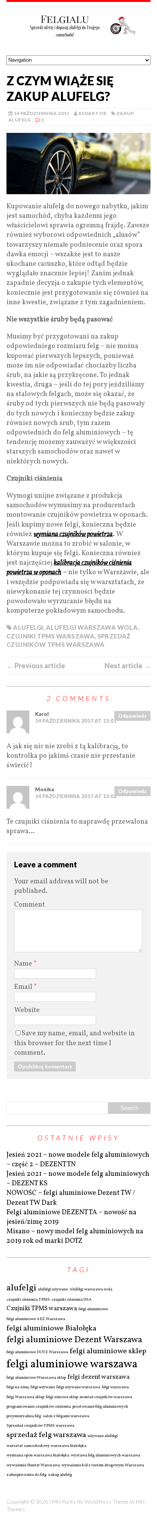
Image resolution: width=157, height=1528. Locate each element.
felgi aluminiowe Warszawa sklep (36, 1378)
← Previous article (35, 665)
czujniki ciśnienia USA (71, 1300)
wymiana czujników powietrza (73, 534)
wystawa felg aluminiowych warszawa (105, 1455)
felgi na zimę (17, 1387)
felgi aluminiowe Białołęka (51, 1328)
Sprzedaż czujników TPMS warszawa (40, 1426)
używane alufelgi (103, 1436)
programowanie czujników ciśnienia (38, 1407)
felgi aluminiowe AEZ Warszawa (35, 1319)
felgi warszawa (115, 1387)
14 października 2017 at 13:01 (76, 721)
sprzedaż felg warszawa (46, 1435)
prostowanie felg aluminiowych (100, 1407)
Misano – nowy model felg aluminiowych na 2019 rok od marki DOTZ (74, 1236)
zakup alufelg (60, 1475)
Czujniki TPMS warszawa (50, 636)
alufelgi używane (53, 1289)
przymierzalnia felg (23, 1416)
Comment (29, 905)
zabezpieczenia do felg (26, 1475)
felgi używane (42, 1387)
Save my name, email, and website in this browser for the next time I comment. (74, 1043)
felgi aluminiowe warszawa (72, 1364)
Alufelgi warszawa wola (92, 627)
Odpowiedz (132, 716)
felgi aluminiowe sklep (108, 1351)
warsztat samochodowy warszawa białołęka (46, 1446)
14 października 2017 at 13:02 (76, 796)
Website (27, 1010)
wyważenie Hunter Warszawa (33, 1465)
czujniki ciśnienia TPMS (28, 1300)
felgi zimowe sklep (62, 1397)
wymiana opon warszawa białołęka (37, 1455)
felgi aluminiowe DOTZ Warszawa (37, 1352)
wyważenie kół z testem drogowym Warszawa (102, 1465)
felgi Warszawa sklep (25, 1397)
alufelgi (28, 627)
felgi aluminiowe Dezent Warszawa (74, 1340)
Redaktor (92, 113)
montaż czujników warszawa (106, 1397)
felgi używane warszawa (78, 1387)
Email (24, 987)
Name (24, 964)
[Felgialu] (78, 28)
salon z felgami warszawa (66, 1416)
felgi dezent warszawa (98, 1377)
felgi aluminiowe (93, 1309)
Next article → (127, 665)
